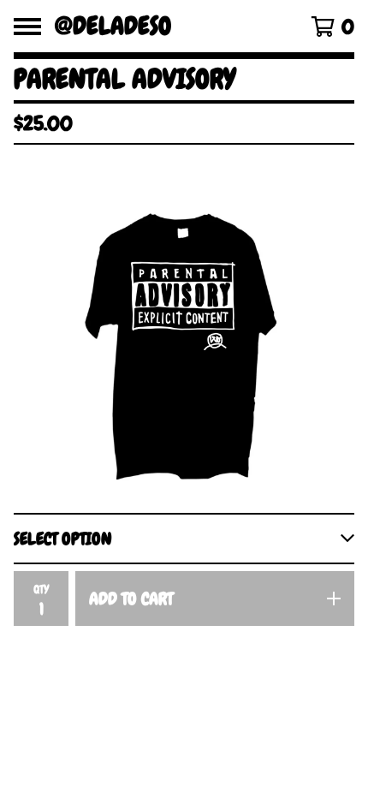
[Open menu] (27, 26)
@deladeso (113, 26)
